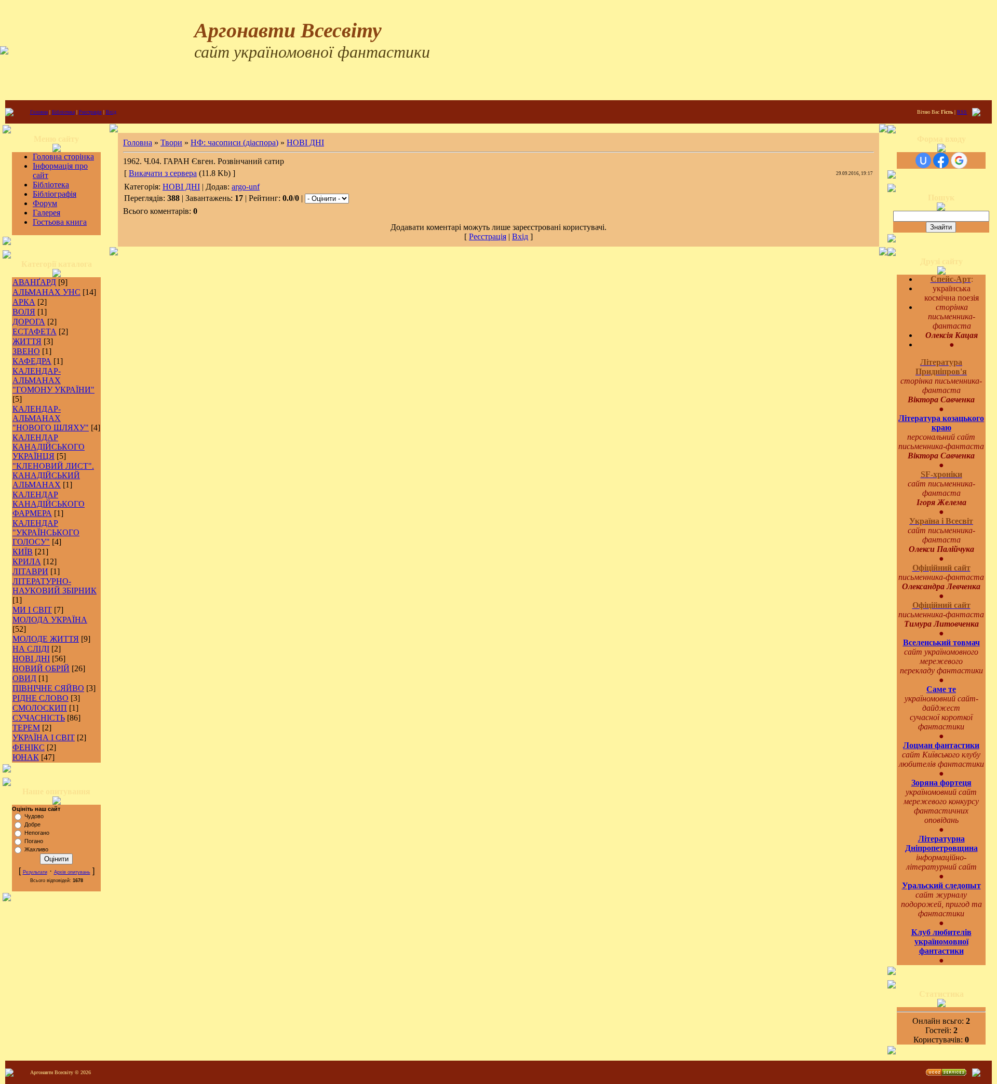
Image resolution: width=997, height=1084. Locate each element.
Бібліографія (54, 193)
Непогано (36, 833)
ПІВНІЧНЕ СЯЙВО (48, 688)
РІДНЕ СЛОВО (40, 698)
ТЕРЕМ (26, 727)
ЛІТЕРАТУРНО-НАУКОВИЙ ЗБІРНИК (54, 586)
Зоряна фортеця (941, 782)
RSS (962, 112)
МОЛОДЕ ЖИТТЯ (45, 638)
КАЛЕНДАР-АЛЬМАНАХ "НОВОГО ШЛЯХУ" (50, 418)
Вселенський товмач (941, 642)
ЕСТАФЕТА (34, 331)
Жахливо (36, 849)
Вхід (111, 112)
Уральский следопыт (941, 885)
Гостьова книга (60, 222)
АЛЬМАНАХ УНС (46, 292)
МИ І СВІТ (32, 609)
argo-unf (246, 186)
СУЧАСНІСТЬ (38, 717)
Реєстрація (90, 112)
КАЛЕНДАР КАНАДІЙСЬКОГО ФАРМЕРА (48, 504)
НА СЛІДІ (30, 648)
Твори (171, 142)
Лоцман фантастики (941, 745)
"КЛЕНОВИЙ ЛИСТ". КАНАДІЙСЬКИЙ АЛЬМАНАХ (53, 475)
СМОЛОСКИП (39, 707)
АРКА (23, 301)
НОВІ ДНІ (31, 658)
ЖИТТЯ (27, 341)
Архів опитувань (72, 872)
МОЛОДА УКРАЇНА (49, 619)
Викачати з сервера (163, 173)
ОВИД (24, 678)
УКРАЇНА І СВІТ (43, 737)
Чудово (34, 816)
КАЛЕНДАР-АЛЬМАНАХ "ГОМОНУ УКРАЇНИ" (53, 380)
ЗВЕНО (26, 351)
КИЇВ (22, 551)
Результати (35, 872)
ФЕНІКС (28, 747)
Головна (39, 112)
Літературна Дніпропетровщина (941, 843)
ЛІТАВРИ (30, 571)
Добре (32, 824)
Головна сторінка (63, 156)
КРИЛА (26, 561)
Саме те (941, 689)
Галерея (46, 212)
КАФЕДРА (31, 361)
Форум (45, 203)
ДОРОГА (28, 321)
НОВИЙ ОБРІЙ (41, 668)
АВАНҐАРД (34, 282)
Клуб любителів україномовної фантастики (941, 941)
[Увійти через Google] (959, 160)
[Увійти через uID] (923, 160)
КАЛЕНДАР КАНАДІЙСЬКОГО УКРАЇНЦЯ (48, 446)
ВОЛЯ (23, 311)
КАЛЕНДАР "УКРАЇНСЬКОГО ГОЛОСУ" (45, 532)
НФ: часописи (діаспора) (234, 142)
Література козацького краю (941, 423)
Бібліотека (63, 112)
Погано (33, 841)
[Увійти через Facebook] (941, 160)
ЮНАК (25, 757)
